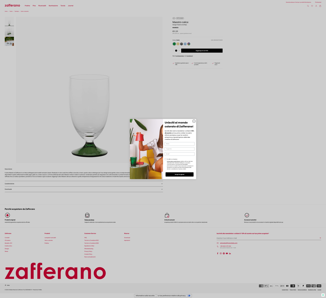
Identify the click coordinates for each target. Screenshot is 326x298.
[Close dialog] (193, 121)
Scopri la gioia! (179, 174)
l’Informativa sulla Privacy (173, 161)
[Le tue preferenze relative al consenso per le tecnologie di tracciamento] (323, 295)
